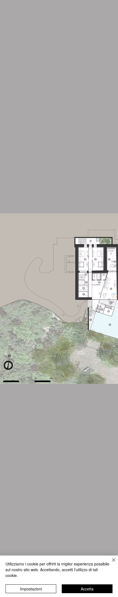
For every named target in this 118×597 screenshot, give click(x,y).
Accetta (87, 589)
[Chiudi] (110, 563)
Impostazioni (31, 589)
